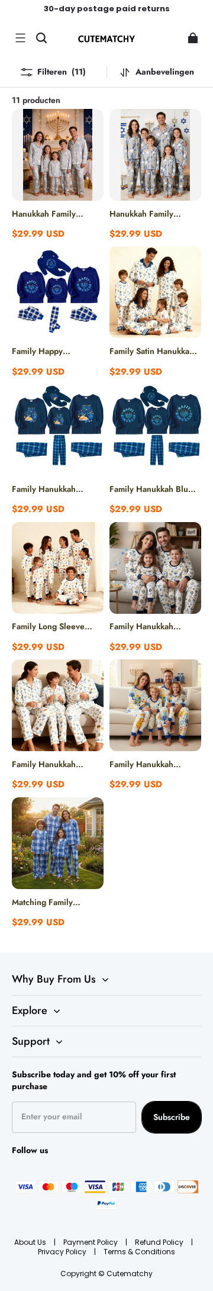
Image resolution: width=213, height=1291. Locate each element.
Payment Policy (91, 1242)
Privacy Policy (63, 1252)
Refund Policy (160, 1242)
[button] (20, 38)
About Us (31, 1242)
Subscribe (171, 1117)
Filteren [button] (61, 72)
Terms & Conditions (139, 1252)
